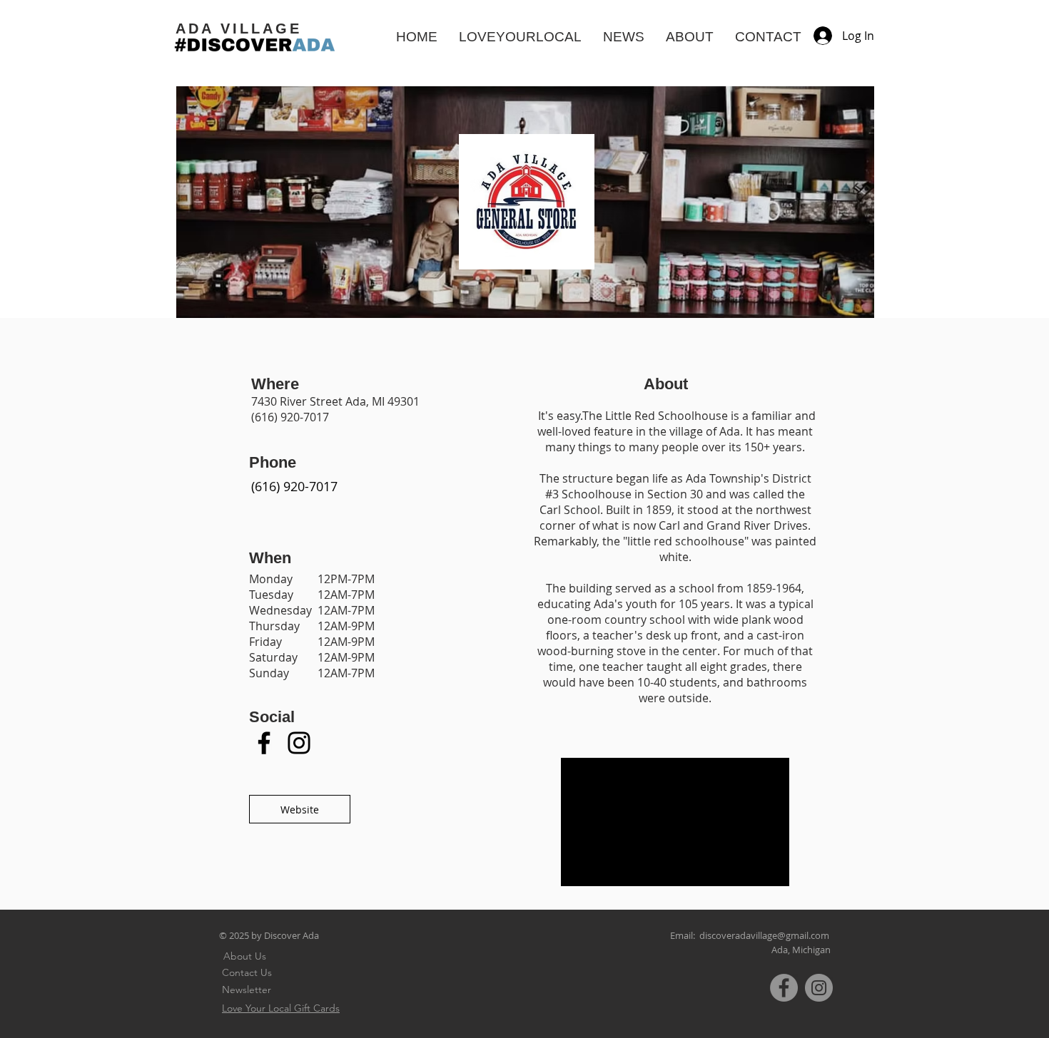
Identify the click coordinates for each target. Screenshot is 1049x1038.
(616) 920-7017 (290, 417)
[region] (294, 492)
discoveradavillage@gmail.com (764, 935)
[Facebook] (264, 743)
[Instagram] (299, 743)
